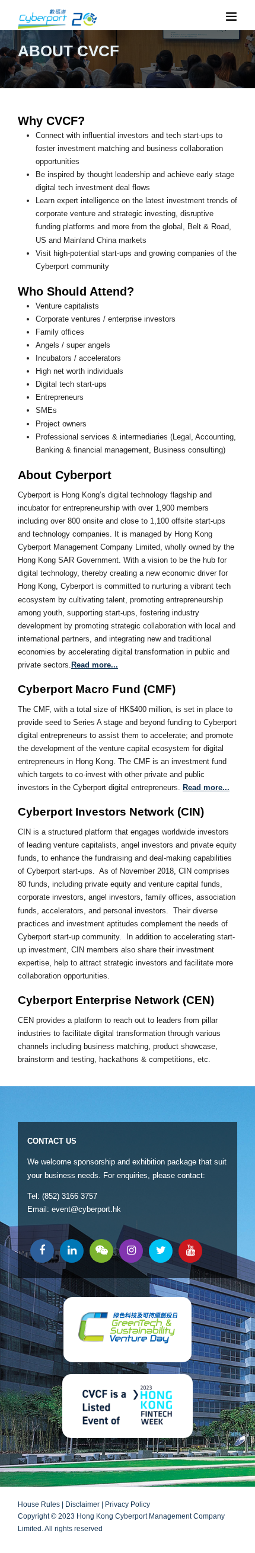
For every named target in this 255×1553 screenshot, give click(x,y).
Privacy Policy (127, 1504)
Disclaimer (82, 1504)
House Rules (39, 1504)
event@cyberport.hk (86, 1209)
